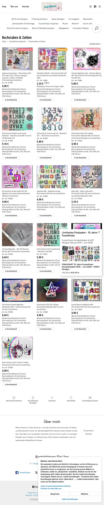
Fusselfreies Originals (48, 23)
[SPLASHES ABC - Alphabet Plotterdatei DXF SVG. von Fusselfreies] (52, 176)
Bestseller (88, 19)
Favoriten (52, 400)
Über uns (14, 6)
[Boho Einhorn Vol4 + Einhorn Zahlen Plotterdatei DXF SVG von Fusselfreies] (17, 348)
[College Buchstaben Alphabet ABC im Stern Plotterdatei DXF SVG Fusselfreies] (52, 290)
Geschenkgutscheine (90, 400)
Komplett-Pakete (81, 28)
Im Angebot (73, 19)
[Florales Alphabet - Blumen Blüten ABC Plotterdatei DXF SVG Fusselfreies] (17, 234)
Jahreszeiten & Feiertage (23, 23)
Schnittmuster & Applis (17, 28)
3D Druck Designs (19, 19)
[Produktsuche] (96, 28)
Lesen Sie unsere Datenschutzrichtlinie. (56, 486)
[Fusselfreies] (52, 6)
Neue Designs (58, 19)
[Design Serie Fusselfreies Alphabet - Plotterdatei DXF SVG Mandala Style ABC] (52, 234)
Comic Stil (87, 23)
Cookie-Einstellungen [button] (70, 499)
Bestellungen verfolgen (33, 401)
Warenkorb (71, 400)
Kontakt (25, 6)
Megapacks (64, 28)
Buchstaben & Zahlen (37, 41)
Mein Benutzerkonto (14, 400)
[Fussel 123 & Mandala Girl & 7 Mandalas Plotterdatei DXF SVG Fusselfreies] (52, 118)
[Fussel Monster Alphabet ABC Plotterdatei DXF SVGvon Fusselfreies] (86, 290)
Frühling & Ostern (40, 19)
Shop (4, 6)
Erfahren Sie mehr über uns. (51, 488)
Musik (65, 23)
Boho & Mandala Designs (43, 28)
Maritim (75, 23)
